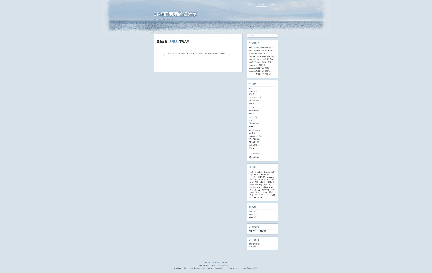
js (268, 195)
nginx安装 (254, 174)
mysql (251, 113)
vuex (265, 192)
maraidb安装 (255, 187)
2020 (251, 211)
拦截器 (251, 103)
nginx (251, 117)
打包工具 (252, 142)
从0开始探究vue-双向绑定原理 (260, 62)
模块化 (251, 148)
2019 (251, 214)
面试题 (251, 94)
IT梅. (184, 268)
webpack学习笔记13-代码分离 (260, 74)
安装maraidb (267, 187)
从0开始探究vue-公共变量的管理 (261, 59)
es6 (250, 88)
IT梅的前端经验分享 (175, 14)
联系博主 (224, 262)
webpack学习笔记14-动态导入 (260, 71)
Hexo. (237, 268)
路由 (251, 195)
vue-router (260, 195)
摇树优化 (270, 182)
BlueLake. (200, 268)
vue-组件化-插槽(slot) (258, 53)
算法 (251, 190)
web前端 (252, 133)
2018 (251, 217)
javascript (253, 91)
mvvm (251, 126)
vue (250, 120)
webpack (252, 130)
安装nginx (264, 174)
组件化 (258, 192)
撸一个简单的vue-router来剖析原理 (262, 50)
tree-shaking (256, 185)
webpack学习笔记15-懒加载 (259, 68)
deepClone (257, 197)
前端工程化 (253, 145)
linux (251, 107)
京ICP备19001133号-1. (250, 268)
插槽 (270, 192)
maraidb (252, 110)
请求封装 (252, 100)
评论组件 (265, 190)
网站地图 (207, 262)
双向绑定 (252, 123)
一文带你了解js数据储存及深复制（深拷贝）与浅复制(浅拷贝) (271, 48)
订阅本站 (216, 262)
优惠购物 (252, 246)
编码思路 (252, 157)
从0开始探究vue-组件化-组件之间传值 (263, 56)
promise (258, 172)
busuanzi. (219, 268)
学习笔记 (252, 139)
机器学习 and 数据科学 (257, 231)
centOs (253, 177)
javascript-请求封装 (257, 65)
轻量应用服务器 (254, 244)
